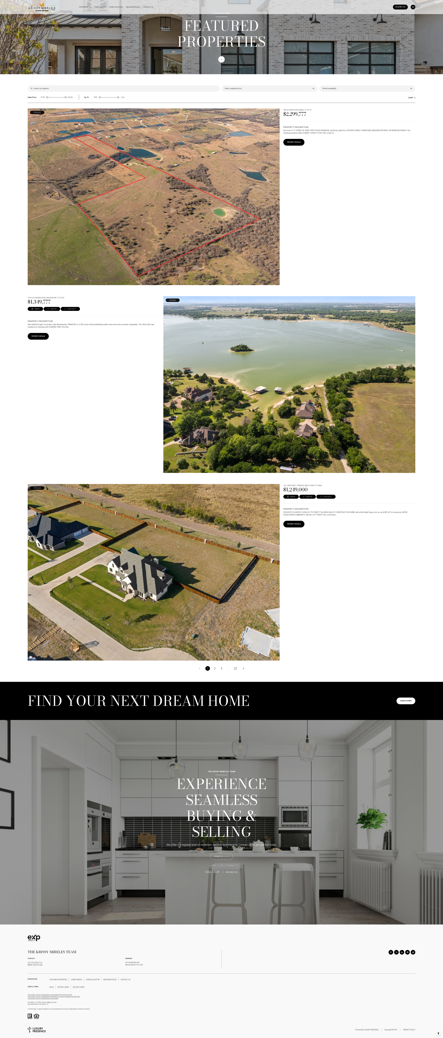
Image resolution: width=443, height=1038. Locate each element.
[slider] (47, 97)
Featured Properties (58, 979)
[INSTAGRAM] (396, 952)
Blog (52, 987)
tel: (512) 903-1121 (35, 962)
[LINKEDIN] (402, 952)
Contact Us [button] (125, 979)
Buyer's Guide (63, 987)
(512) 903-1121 (400, 7)
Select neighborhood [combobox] (233, 88)
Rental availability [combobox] (329, 88)
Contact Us (148, 7)
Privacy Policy (409, 1030)
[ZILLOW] (413, 952)
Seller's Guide (78, 987)
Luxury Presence (371, 1030)
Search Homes (406, 701)
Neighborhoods (133, 7)
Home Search (99, 7)
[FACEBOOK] (391, 952)
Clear (410, 97)
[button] (221, 856)
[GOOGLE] (407, 952)
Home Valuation (116, 7)
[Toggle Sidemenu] (413, 7)
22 (235, 668)
